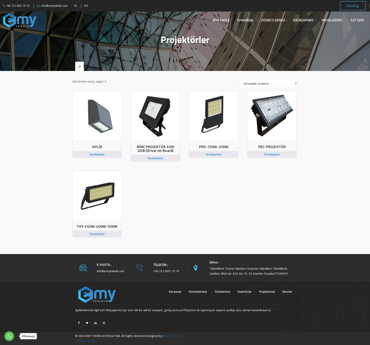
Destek (287, 291)
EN (86, 6)
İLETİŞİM (357, 20)
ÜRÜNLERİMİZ (303, 20)
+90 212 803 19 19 (17, 6)
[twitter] (87, 322)
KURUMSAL (245, 20)
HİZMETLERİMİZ (273, 20)
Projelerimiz (267, 291)
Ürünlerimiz (222, 291)
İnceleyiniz (97, 154)
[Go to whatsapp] (9, 336)
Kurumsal (175, 291)
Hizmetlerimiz (198, 291)
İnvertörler (245, 291)
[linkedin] (95, 322)
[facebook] (78, 322)
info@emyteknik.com (54, 6)
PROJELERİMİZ (332, 20)
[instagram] (103, 322)
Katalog (353, 6)
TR (75, 6)
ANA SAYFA (221, 20)
